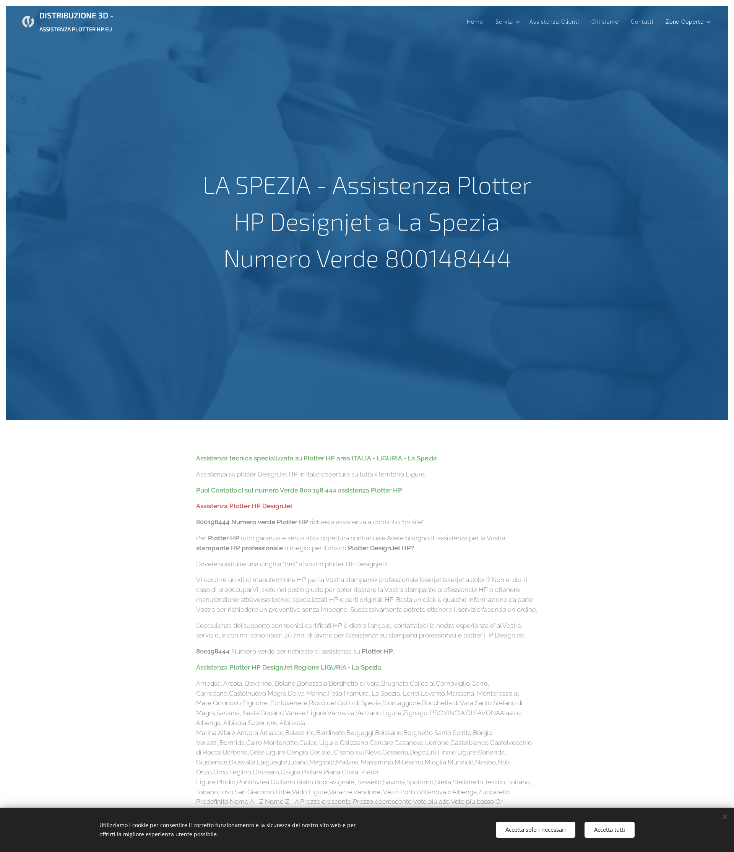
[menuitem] (477, 21)
